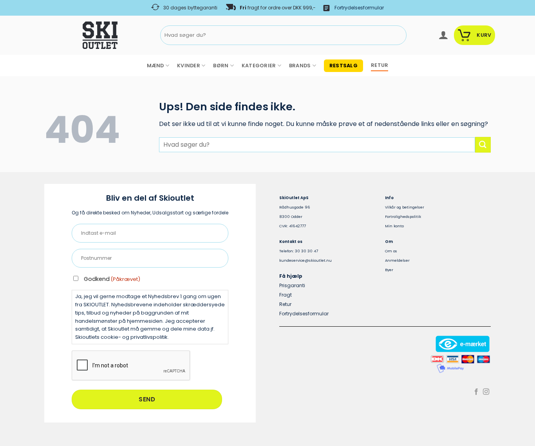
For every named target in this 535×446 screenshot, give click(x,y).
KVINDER (188, 65)
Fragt (285, 294)
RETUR (379, 65)
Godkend (112, 279)
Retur (285, 304)
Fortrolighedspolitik (403, 216)
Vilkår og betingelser (404, 207)
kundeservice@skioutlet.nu (305, 260)
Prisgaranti (292, 285)
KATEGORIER (259, 65)
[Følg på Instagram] (486, 392)
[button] (443, 35)
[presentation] (131, 366)
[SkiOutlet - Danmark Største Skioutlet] (78, 35)
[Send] (399, 35)
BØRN (220, 65)
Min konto (394, 225)
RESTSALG (343, 65)
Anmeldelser (397, 260)
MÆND (155, 65)
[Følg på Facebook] (476, 392)
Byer (389, 269)
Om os (391, 251)
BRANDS (300, 65)
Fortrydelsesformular (359, 7)
